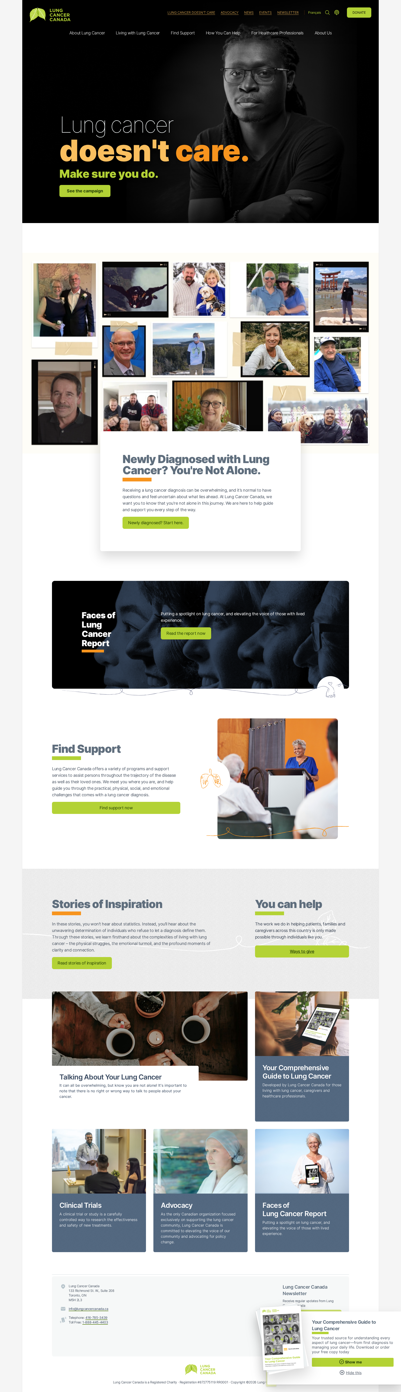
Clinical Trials (80, 1205)
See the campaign (85, 190)
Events (265, 12)
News (249, 12)
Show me (353, 1362)
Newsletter (288, 12)
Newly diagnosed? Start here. (155, 522)
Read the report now (185, 633)
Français (314, 12)
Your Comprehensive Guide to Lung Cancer (296, 1071)
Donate (359, 12)
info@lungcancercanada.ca (88, 1309)
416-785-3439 (96, 1318)
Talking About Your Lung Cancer (110, 1077)
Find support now (116, 807)
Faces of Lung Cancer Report (294, 1209)
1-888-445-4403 (95, 1322)
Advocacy (230, 12)
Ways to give (302, 951)
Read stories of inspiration (82, 963)
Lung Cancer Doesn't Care (191, 12)
